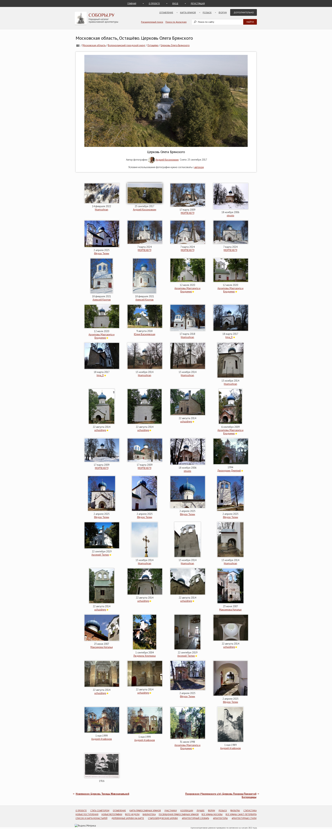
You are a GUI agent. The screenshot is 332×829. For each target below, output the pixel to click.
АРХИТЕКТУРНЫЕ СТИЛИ (244, 818)
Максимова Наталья (230, 609)
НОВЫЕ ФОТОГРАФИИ (111, 814)
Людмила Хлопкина (144, 655)
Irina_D (229, 337)
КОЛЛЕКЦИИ (186, 810)
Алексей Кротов (102, 299)
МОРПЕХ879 (187, 213)
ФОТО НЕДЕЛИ (132, 814)
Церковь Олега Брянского (175, 45)
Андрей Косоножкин (167, 159)
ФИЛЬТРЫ (235, 810)
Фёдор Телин (101, 253)
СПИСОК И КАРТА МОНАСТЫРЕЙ (91, 818)
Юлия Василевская (144, 334)
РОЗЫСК (223, 810)
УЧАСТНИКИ (170, 810)
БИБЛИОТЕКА (149, 814)
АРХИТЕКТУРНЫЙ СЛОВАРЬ (195, 818)
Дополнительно (244, 12)
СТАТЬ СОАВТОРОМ (99, 810)
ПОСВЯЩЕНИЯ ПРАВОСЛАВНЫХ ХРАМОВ (179, 814)
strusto (230, 215)
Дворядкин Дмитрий (229, 470)
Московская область (94, 45)
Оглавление (166, 12)
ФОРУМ (211, 810)
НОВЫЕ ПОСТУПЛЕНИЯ (87, 814)
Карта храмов (188, 12)
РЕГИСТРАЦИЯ (198, 3)
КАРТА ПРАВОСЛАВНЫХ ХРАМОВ (145, 810)
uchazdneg (100, 430)
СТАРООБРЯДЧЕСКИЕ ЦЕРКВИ (163, 818)
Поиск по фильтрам (176, 21)
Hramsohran (101, 209)
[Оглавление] (78, 45)
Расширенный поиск (152, 21)
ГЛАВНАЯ (131, 3)
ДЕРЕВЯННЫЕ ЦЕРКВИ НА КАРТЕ (127, 818)
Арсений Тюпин (100, 554)
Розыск (207, 12)
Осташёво (153, 45)
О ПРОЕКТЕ (154, 3)
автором (199, 167)
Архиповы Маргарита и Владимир (187, 290)
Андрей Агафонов (101, 739)
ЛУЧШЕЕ (200, 810)
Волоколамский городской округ (126, 45)
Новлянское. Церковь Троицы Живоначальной (102, 794)
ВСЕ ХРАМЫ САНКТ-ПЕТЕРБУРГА (241, 814)
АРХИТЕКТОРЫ (220, 818)
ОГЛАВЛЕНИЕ (119, 810)
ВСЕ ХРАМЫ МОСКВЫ (212, 814)
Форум (222, 12)
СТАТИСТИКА (249, 810)
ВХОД (175, 3)
